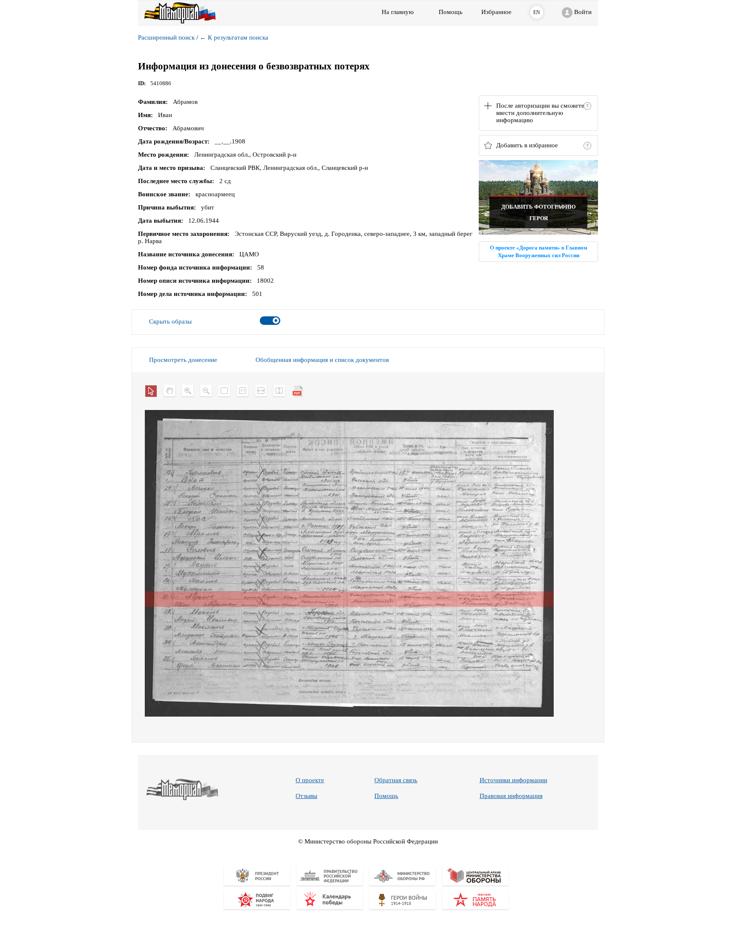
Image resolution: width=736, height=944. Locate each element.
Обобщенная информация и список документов (322, 359)
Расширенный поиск (166, 37)
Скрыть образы (170, 321)
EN (536, 12)
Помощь (386, 795)
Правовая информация (511, 795)
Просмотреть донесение (183, 359)
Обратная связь (395, 780)
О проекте (310, 780)
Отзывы (306, 795)
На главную (398, 12)
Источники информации (513, 780)
